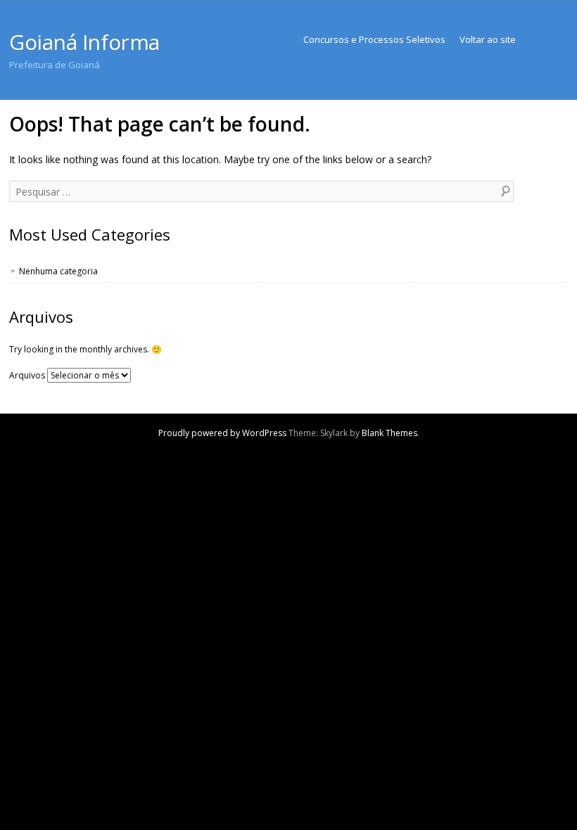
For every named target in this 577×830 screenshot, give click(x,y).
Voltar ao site (487, 39)
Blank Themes (389, 433)
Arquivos (27, 375)
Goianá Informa (84, 41)
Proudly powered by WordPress (222, 433)
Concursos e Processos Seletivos (374, 39)
